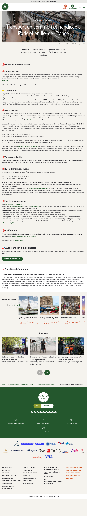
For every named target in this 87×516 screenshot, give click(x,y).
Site (37, 406)
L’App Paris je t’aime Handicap (12, 258)
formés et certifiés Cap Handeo (27, 146)
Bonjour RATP (35, 206)
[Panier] (79, 7)
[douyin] (49, 412)
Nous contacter (28, 483)
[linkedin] (38, 412)
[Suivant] (17, 305)
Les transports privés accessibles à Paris (70, 357)
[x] (55, 412)
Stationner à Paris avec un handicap (13, 357)
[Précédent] (10, 305)
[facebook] (32, 412)
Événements (6, 473)
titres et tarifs (19, 240)
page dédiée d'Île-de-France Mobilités (24, 236)
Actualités (26, 475)
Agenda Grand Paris (29, 478)
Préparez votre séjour (9, 475)
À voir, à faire (6, 470)
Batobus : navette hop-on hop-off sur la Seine (28, 318)
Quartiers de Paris (8, 486)
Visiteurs (46, 406)
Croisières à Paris (7, 478)
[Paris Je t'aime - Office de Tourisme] (5, 6)
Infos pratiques (28, 481)
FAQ (45, 479)
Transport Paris (7, 488)
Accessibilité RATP (16, 206)
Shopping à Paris (7, 483)
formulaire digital (8, 223)
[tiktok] (41, 412)
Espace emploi (27, 470)
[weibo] (52, 412)
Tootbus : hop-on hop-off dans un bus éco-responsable (49, 318)
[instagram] (35, 412)
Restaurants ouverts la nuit (11, 481)
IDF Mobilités (6, 81)
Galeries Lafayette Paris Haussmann (68, 318)
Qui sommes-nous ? (29, 467)
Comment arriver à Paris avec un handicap (43, 357)
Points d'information (30, 473)
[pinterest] (43, 412)
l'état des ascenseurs (33, 120)
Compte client (49, 476)
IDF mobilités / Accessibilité (13, 204)
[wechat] (46, 412)
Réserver (32, 322)
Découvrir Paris (7, 467)
